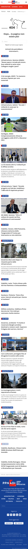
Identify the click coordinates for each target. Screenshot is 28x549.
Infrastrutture (5, 6)
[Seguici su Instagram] (11, 515)
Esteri (21, 6)
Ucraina (14, 11)
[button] (2, 2)
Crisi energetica (22, 11)
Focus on (19, 501)
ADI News (5, 56)
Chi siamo (19, 544)
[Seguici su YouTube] (20, 515)
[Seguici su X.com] (14, 515)
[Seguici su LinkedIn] (17, 515)
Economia (15, 6)
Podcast (19, 523)
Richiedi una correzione (8, 544)
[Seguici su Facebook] (8, 515)
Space (25, 499)
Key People (9, 501)
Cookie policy (19, 542)
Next (18, 499)
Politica (11, 499)
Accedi (25, 544)
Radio (10, 523)
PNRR (8, 11)
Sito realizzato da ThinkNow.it (19, 548)
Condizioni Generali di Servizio (14, 540)
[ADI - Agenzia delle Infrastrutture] (14, 483)
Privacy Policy (9, 542)
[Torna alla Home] (14, 2)
